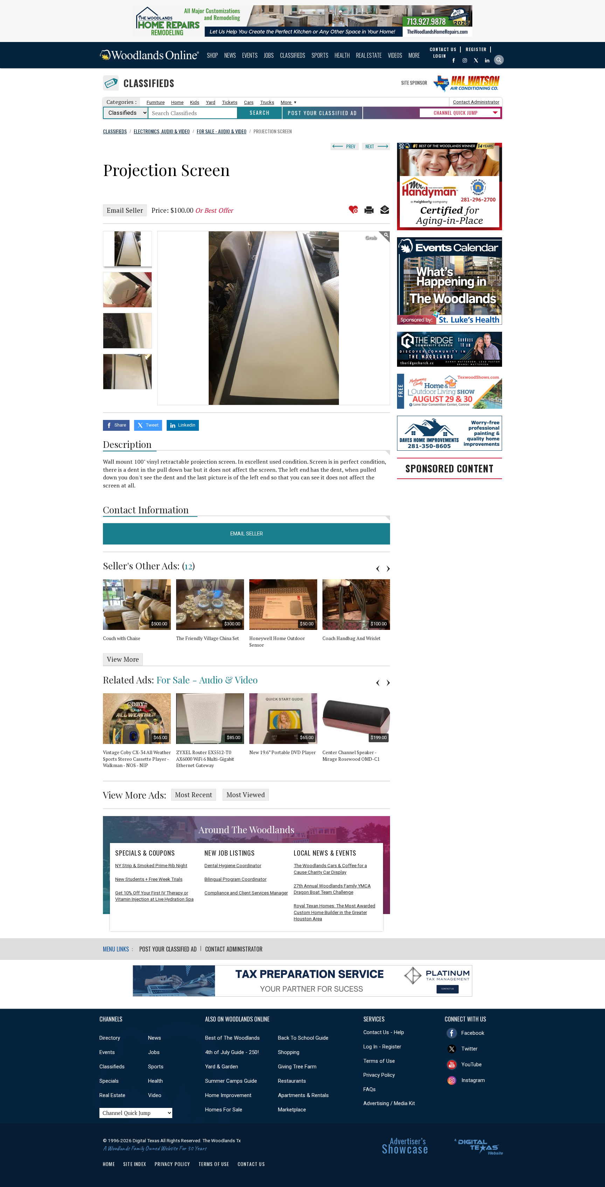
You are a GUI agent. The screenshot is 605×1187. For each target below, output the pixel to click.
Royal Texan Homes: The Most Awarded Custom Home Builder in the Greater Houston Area (334, 912)
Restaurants (292, 1081)
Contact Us (251, 1163)
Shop (212, 55)
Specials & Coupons (145, 852)
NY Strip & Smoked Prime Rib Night (151, 865)
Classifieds (292, 55)
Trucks (267, 102)
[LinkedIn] (487, 60)
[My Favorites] (353, 209)
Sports (320, 55)
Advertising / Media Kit (389, 1103)
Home (177, 102)
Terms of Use (379, 1061)
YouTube (471, 1064)
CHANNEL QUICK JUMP (456, 112)
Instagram (473, 1080)
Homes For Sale (223, 1110)
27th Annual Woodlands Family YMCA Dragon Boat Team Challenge (332, 889)
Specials (109, 1081)
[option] (127, 249)
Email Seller (125, 210)
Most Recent (193, 795)
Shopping (288, 1052)
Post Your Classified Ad (322, 113)
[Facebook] (453, 60)
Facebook (472, 1033)
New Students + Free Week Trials (148, 879)
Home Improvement (228, 1095)
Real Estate (369, 55)
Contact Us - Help (383, 1032)
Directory (109, 1038)
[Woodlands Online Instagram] (464, 60)
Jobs (269, 55)
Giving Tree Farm (297, 1066)
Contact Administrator (476, 102)
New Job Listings (229, 852)
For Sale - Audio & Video (207, 679)
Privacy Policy (379, 1075)
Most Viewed (246, 795)
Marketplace (292, 1110)
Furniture (156, 102)
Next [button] (388, 568)
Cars (248, 102)
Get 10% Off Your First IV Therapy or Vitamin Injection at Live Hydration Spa (154, 896)
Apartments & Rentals (303, 1095)
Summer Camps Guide (231, 1081)
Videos (395, 55)
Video (154, 1095)
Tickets (229, 102)
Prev (350, 146)
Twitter (469, 1049)
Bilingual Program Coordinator (235, 879)
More (414, 55)
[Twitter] (476, 60)
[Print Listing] (369, 209)
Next (370, 146)
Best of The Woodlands (232, 1038)
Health (342, 55)
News (230, 55)
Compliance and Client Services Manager (246, 892)
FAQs (369, 1089)
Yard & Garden (221, 1066)
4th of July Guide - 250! (232, 1052)
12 (188, 565)
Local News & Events (325, 852)
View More (123, 659)
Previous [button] (377, 568)
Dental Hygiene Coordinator (232, 865)
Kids (194, 102)
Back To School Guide (303, 1038)
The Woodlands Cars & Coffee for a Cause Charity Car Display (330, 869)
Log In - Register (382, 1047)
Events (250, 55)
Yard (210, 102)
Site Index (134, 1163)
